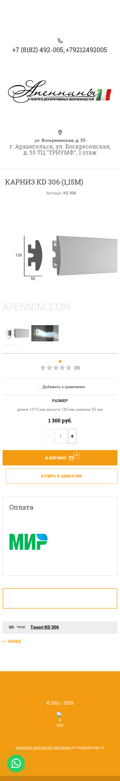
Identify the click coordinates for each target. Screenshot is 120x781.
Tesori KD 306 (44, 627)
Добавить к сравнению (64, 387)
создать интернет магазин (43, 747)
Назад (14, 641)
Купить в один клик (61, 476)
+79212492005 (86, 49)
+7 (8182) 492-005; (38, 49)
